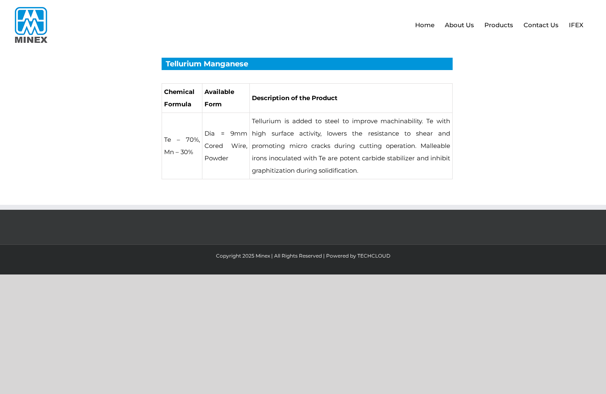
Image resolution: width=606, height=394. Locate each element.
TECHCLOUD (373, 256)
